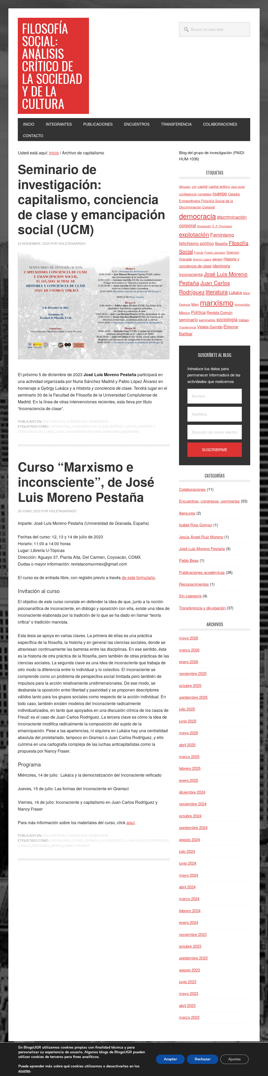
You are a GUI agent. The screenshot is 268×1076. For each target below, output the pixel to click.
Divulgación (204, 226)
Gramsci (92, 840)
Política (198, 312)
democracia (197, 216)
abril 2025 (187, 744)
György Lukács (123, 426)
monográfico (242, 304)
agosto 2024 (189, 839)
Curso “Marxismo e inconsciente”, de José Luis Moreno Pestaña (86, 481)
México (57, 845)
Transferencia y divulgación (202, 607)
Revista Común (219, 312)
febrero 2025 (189, 768)
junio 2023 (187, 981)
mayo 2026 (188, 638)
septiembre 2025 (193, 697)
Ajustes (234, 1059)
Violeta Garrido (209, 326)
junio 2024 (187, 863)
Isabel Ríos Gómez (195, 524)
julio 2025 (187, 709)
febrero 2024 (189, 910)
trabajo (244, 319)
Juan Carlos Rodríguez (148, 840)
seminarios (207, 319)
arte (194, 187)
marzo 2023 (189, 1017)
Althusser (185, 187)
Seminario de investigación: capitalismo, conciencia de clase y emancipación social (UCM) (91, 199)
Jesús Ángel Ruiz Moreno (201, 536)
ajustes (24, 1071)
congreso (204, 193)
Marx (195, 304)
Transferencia (187, 327)
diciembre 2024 (192, 792)
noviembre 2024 (192, 803)
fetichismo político (196, 243)
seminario (130, 431)
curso (77, 840)
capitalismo (60, 426)
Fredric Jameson (214, 252)
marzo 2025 (189, 756)
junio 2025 (187, 721)
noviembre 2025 (192, 673)
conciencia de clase (90, 426)
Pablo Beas (189, 560)
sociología (227, 319)
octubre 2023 (190, 946)
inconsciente (113, 840)
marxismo (111, 431)
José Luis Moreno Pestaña (79, 431)
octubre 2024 (190, 815)
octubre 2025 (190, 685)
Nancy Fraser (77, 845)
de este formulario (138, 577)
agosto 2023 (189, 970)
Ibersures (187, 513)
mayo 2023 (188, 993)
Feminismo (222, 234)
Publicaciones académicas (202, 572)
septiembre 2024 (193, 827)
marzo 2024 (189, 898)
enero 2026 (188, 661)
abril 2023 (187, 1005)
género (217, 259)
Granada (185, 259)
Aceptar (170, 1059)
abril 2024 (187, 886)
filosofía (221, 243)
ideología (221, 266)
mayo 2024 (188, 875)
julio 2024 (187, 851)
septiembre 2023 (193, 958)
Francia (198, 252)
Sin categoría (190, 595)
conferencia (188, 193)
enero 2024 (188, 922)
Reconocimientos (194, 584)
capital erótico (219, 186)
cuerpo (220, 193)
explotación (194, 234)
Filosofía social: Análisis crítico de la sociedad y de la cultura (52, 66)
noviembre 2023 (192, 934)
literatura (217, 292)
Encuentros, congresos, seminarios (75, 421)
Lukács (24, 845)
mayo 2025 (188, 732)
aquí (130, 822)
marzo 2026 (189, 650)
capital (203, 186)
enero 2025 (188, 780)
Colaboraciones (192, 489)
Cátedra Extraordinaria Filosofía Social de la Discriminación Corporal (209, 200)
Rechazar (202, 1059)
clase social (238, 187)
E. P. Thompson (222, 226)
